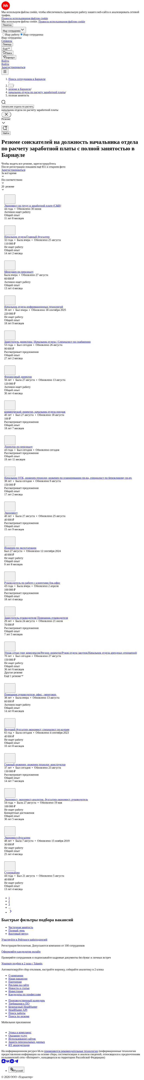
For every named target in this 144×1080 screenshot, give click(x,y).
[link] (7, 53)
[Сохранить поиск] (4, 128)
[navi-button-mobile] (4, 72)
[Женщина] (9, 199)
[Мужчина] (9, 300)
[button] (5, 60)
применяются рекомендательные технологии (71, 1051)
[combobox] (17, 106)
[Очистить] (6, 114)
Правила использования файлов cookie (61, 21)
